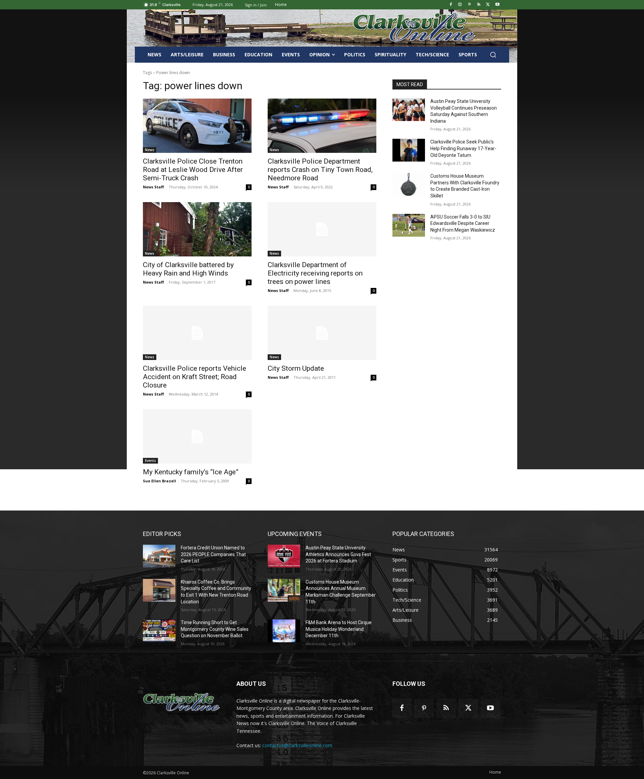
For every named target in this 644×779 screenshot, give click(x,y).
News (149, 149)
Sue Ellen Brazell (159, 480)
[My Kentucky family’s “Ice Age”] (197, 436)
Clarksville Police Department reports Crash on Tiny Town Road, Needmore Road (320, 169)
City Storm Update (296, 368)
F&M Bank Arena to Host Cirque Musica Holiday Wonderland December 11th (339, 629)
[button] (493, 55)
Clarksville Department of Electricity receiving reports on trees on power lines (315, 273)
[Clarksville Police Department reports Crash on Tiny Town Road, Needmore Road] (322, 126)
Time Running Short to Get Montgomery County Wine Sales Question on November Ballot (215, 629)
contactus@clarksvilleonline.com (297, 745)
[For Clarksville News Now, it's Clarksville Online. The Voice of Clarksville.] (181, 702)
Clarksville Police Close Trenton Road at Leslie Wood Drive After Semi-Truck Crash (193, 169)
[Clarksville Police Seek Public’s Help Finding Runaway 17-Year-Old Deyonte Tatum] (408, 150)
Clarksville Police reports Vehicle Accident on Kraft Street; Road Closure (194, 376)
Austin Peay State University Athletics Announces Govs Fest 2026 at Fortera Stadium (338, 554)
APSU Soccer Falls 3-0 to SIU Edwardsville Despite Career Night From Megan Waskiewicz (462, 223)
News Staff (153, 186)
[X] (488, 5)
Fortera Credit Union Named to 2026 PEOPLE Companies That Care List (213, 554)
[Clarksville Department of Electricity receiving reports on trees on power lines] (322, 229)
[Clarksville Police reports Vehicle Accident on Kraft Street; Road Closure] (197, 333)
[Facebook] (450, 5)
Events (150, 460)
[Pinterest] (469, 5)
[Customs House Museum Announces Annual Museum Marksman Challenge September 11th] (284, 590)
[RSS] (479, 5)
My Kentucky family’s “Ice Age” (190, 472)
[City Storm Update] (322, 333)
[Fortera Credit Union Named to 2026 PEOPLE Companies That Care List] (159, 556)
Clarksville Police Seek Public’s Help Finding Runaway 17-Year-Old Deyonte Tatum (463, 148)
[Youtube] (497, 5)
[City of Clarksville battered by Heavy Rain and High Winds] (197, 229)
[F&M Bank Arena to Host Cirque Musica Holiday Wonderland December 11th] (284, 630)
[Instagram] (460, 5)
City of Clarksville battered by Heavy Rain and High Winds (188, 269)
